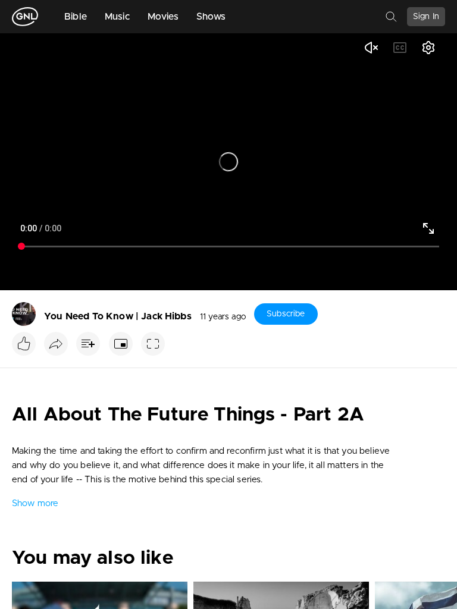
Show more (35, 503)
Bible (75, 16)
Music (117, 16)
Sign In (426, 16)
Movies (163, 16)
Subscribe (286, 314)
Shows (211, 16)
